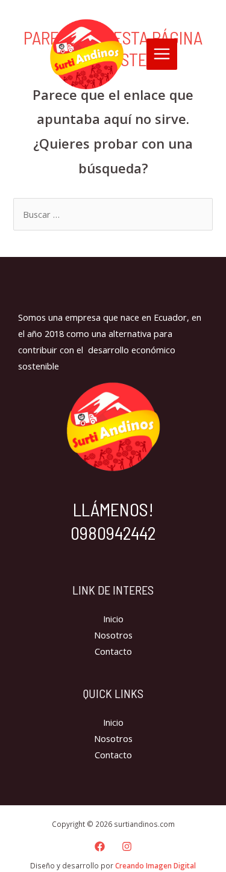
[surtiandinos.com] (86, 54)
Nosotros (113, 635)
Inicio (113, 619)
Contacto (113, 651)
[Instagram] (127, 846)
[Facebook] (100, 846)
